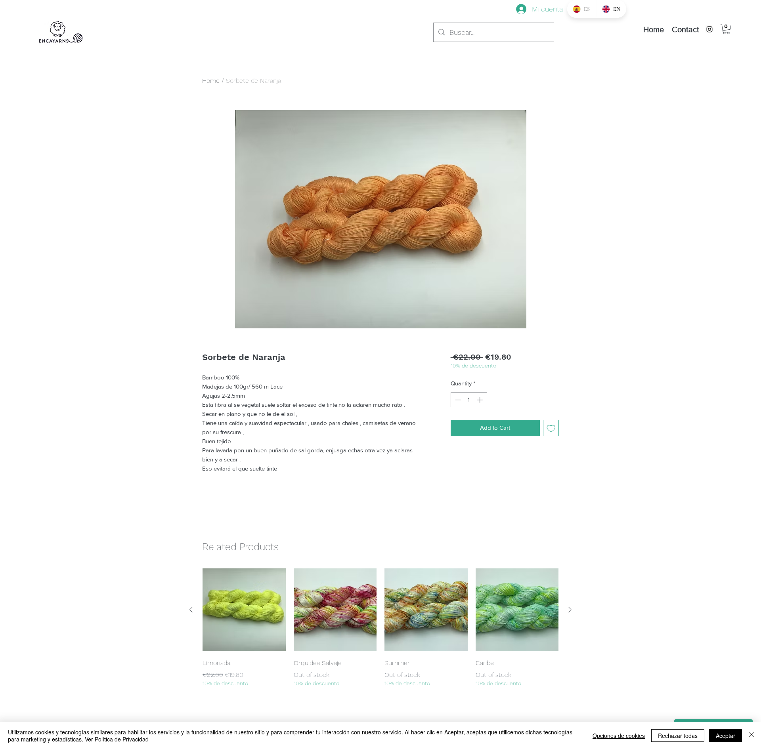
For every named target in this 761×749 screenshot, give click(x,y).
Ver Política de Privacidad (117, 739)
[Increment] (480, 400)
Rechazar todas (678, 735)
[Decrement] (457, 400)
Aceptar (725, 735)
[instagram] (709, 29)
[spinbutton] (468, 400)
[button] (726, 29)
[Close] (751, 735)
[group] (380, 628)
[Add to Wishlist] (551, 428)
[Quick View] (244, 610)
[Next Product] (570, 609)
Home (211, 80)
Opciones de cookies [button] (619, 735)
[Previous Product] (191, 609)
